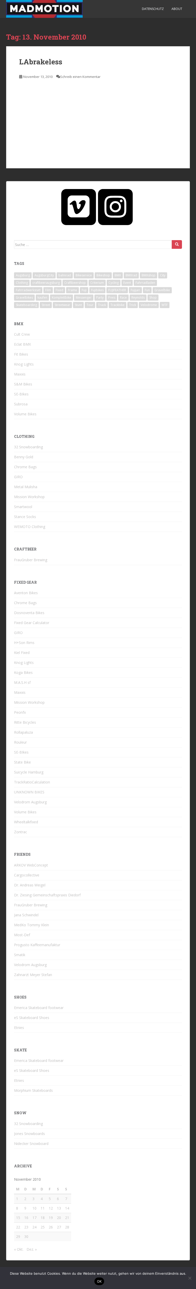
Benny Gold (23, 456)
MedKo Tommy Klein (31, 924)
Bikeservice (84, 275)
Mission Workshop (29, 496)
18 (43, 1217)
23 (26, 1227)
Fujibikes (97, 290)
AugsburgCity (44, 275)
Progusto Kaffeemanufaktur (37, 944)
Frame (72, 290)
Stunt (78, 305)
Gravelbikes (24, 297)
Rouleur (20, 742)
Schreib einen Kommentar (80, 76)
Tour (90, 305)
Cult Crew (22, 334)
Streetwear (62, 305)
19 (51, 1217)
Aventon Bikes (26, 592)
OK (99, 1281)
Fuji (84, 290)
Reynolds (138, 297)
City (162, 275)
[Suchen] (177, 244)
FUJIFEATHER (117, 290)
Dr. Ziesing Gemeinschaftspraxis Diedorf (47, 895)
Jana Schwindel (26, 914)
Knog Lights (24, 364)
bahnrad (64, 275)
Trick (132, 305)
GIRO (18, 476)
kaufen (42, 297)
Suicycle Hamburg (28, 772)
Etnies (19, 1027)
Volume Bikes (25, 414)
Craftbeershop (75, 282)
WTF (165, 305)
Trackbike (118, 305)
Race (123, 297)
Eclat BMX (22, 344)
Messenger (84, 297)
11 (43, 1208)
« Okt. (18, 1249)
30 (26, 1236)
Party (100, 297)
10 (34, 1208)
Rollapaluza (23, 732)
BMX (118, 275)
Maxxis (20, 374)
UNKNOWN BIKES (29, 792)
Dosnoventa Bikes (29, 612)
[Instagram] (115, 207)
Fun (147, 290)
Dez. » (32, 1249)
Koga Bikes (23, 672)
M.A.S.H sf (22, 682)
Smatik (19, 954)
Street (46, 305)
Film (48, 290)
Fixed (59, 290)
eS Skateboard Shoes (31, 1017)
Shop (153, 297)
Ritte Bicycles (25, 722)
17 (34, 1217)
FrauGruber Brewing (30, 559)
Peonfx (20, 712)
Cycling (113, 282)
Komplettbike (61, 297)
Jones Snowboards (29, 1133)
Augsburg (23, 275)
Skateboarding (26, 305)
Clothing (22, 282)
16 (26, 1217)
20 (59, 1217)
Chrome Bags (25, 466)
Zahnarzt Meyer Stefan (33, 974)
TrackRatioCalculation (32, 782)
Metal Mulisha (25, 486)
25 (43, 1227)
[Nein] (189, 1278)
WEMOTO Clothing (29, 526)
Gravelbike (162, 290)
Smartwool (23, 506)
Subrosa (21, 404)
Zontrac (20, 831)
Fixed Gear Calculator (31, 622)
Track (102, 305)
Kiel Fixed (22, 652)
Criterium (97, 282)
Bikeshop (103, 275)
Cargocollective (26, 875)
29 (18, 1236)
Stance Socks (25, 516)
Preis (111, 297)
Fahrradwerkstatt (28, 290)
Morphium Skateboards (33, 1090)
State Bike (22, 762)
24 (34, 1227)
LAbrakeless (40, 61)
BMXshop (148, 275)
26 (51, 1227)
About (177, 9)
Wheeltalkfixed (26, 821)
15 (18, 1217)
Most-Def (22, 934)
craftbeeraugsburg (46, 282)
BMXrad (131, 275)
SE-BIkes (21, 394)
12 (51, 1208)
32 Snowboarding (28, 446)
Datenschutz (153, 9)
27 (59, 1227)
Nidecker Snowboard (31, 1143)
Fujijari (135, 290)
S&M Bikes (23, 384)
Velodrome (149, 305)
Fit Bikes (21, 354)
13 (59, 1208)
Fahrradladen (145, 282)
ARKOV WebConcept (31, 865)
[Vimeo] (78, 207)
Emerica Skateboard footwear (39, 1007)
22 (18, 1227)
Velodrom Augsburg (30, 802)
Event (127, 282)
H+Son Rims (24, 642)
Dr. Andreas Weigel (29, 885)
